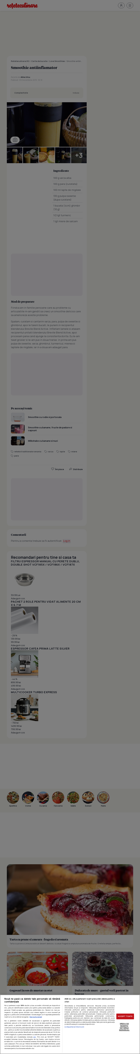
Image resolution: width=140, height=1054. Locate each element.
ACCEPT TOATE (125, 1016)
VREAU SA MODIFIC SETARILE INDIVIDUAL (124, 1026)
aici (34, 1037)
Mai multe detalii (36, 1017)
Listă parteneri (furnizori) (74, 1027)
